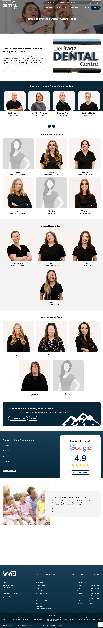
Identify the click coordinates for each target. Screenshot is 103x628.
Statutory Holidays (82, 603)
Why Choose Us (47, 8)
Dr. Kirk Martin (6, 617)
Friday (78, 596)
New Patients (75, 8)
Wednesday (80, 591)
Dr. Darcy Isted (28, 617)
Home (37, 574)
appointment (60, 412)
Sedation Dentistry (41, 596)
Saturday (79, 598)
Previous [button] (49, 126)
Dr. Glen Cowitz (46, 617)
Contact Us (86, 8)
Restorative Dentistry (42, 593)
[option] (14, 107)
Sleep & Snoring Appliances (43, 609)
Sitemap (60, 625)
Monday (79, 586)
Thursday (79, 593)
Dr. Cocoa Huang (21, 617)
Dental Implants (40, 606)
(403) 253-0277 (42, 412)
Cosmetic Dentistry (41, 591)
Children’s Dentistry (41, 598)
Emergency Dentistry (42, 588)
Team (65, 8)
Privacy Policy (44, 625)
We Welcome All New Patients (63, 510)
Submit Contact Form (9, 471)
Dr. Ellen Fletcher (36, 617)
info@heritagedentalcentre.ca (12, 593)
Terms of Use (52, 625)
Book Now (96, 8)
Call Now (33, 418)
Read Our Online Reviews (80, 472)
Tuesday (79, 588)
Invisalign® (39, 603)
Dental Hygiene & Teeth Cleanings (45, 601)
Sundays (79, 601)
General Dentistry (41, 586)
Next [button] (53, 126)
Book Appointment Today (18, 418)
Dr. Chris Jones (13, 617)
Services (58, 8)
